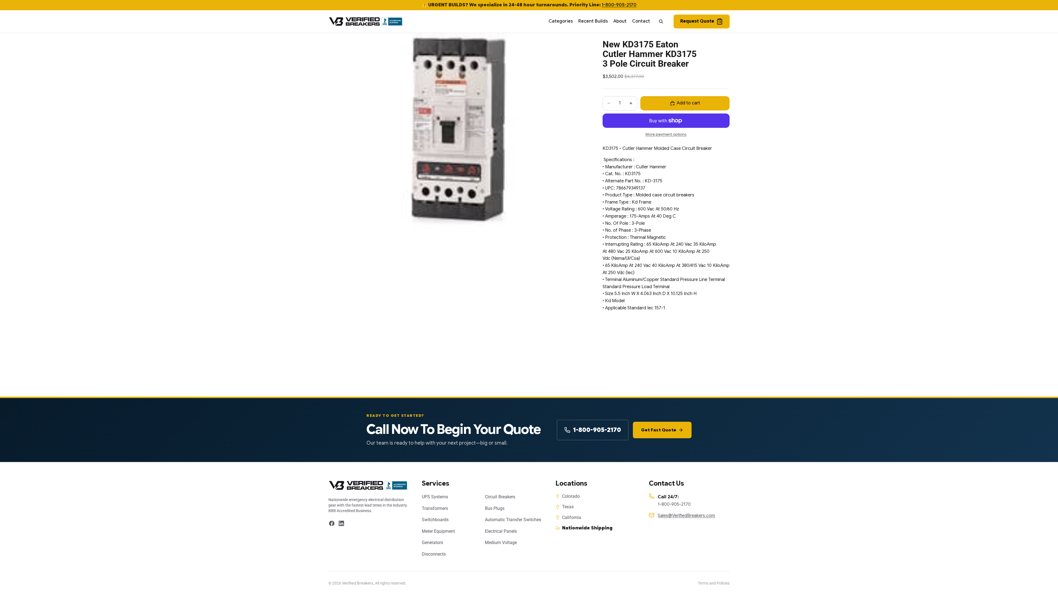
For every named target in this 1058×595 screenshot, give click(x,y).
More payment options (666, 134)
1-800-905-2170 (619, 5)
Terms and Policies (714, 583)
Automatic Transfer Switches (513, 519)
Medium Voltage (501, 542)
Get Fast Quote (658, 430)
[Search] (661, 21)
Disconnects (434, 554)
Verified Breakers (357, 583)
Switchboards (435, 519)
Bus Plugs (494, 508)
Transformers (435, 508)
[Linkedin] (341, 523)
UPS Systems (435, 496)
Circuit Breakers (500, 496)
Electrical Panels (501, 531)
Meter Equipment (438, 531)
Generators (432, 542)
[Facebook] (331, 523)
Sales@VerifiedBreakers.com (686, 515)
